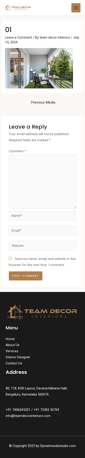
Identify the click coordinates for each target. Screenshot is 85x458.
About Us (12, 345)
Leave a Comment (18, 37)
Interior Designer (18, 357)
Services (12, 351)
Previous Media (43, 102)
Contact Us (14, 363)
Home (10, 339)
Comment (17, 151)
